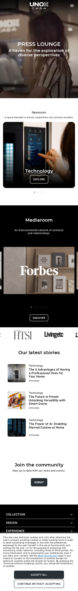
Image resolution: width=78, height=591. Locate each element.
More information (47, 555)
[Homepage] (39, 5)
